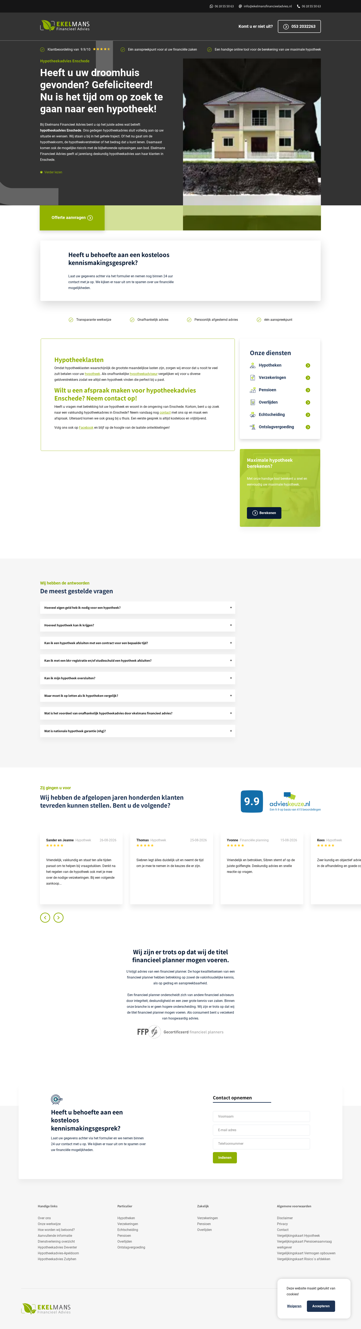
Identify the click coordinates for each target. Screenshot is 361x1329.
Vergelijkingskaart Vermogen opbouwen (306, 1253)
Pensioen (124, 1236)
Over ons (44, 1218)
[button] (137, 607)
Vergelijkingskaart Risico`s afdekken (303, 1259)
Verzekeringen (127, 1224)
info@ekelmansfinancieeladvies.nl (268, 6)
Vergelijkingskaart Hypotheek (298, 1236)
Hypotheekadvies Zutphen (57, 1259)
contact (115, 398)
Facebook (86, 428)
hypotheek (92, 374)
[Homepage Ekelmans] (66, 25)
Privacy (282, 1224)
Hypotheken (126, 1218)
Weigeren (294, 1306)
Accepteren (321, 1306)
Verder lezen (53, 172)
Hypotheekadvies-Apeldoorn (58, 1253)
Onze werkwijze (49, 1224)
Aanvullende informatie (55, 1236)
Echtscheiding (127, 1230)
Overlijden (124, 1241)
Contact (283, 1230)
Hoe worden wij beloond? (56, 1230)
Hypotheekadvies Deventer (57, 1247)
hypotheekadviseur (144, 374)
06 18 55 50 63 (224, 6)
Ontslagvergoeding (131, 1247)
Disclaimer (285, 1218)
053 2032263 (302, 26)
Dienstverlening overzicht (56, 1241)
